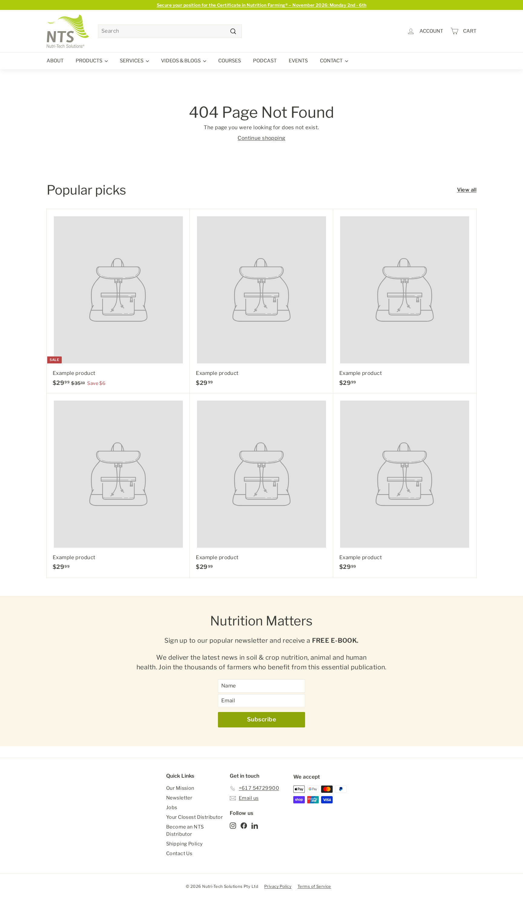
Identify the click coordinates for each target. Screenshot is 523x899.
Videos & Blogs (181, 61)
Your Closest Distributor (194, 817)
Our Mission (180, 788)
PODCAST (265, 61)
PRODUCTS (89, 61)
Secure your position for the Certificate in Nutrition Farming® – (262, 5)
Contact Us (179, 853)
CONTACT (332, 61)
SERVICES (132, 61)
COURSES (229, 61)
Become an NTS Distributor (185, 830)
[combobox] (170, 31)
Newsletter (179, 798)
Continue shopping (261, 138)
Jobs (171, 807)
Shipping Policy (184, 844)
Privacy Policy (277, 886)
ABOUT (55, 61)
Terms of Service (314, 886)
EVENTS (298, 61)
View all (466, 190)
